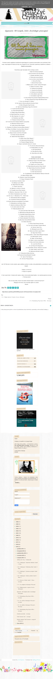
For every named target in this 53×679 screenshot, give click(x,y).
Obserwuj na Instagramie (23, 366)
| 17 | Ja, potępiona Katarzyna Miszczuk (26, 584)
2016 (17, 544)
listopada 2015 (21, 551)
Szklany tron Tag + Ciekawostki (24, 560)
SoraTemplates (21, 660)
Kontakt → (17, 482)
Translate (19, 632)
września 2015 (20, 555)
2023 (17, 528)
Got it (30, 6)
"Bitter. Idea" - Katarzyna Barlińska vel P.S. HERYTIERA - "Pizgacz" (26, 413)
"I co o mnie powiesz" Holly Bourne (25, 421)
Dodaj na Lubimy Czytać (23, 358)
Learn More (24, 6)
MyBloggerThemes (37, 660)
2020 (17, 535)
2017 (17, 542)
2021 (17, 533)
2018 (17, 540)
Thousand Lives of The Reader (21, 638)
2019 (17, 537)
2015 (17, 546)
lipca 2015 (19, 623)
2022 (17, 530)
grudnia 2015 (20, 548)
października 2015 (21, 553)
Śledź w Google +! (22, 363)
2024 (17, 526)
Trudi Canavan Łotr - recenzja (23, 616)
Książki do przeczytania (26, 66)
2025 (17, 524)
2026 (17, 521)
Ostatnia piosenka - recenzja (23, 614)
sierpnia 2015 (20, 557)
